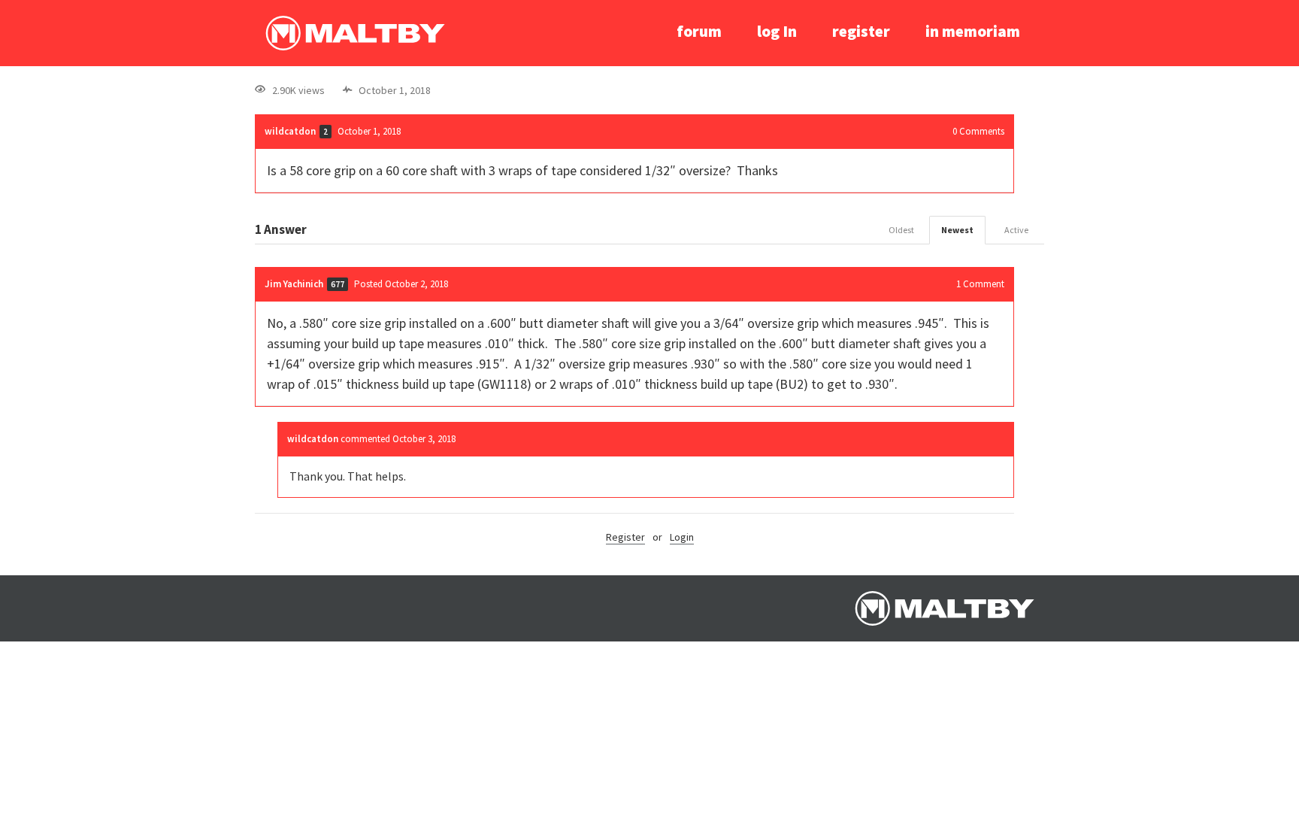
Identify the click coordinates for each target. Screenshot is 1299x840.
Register (625, 537)
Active (1016, 229)
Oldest (901, 229)
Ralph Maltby (354, 33)
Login (682, 537)
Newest (957, 229)
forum (699, 31)
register (861, 31)
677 (337, 284)
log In (777, 31)
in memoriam (972, 31)
